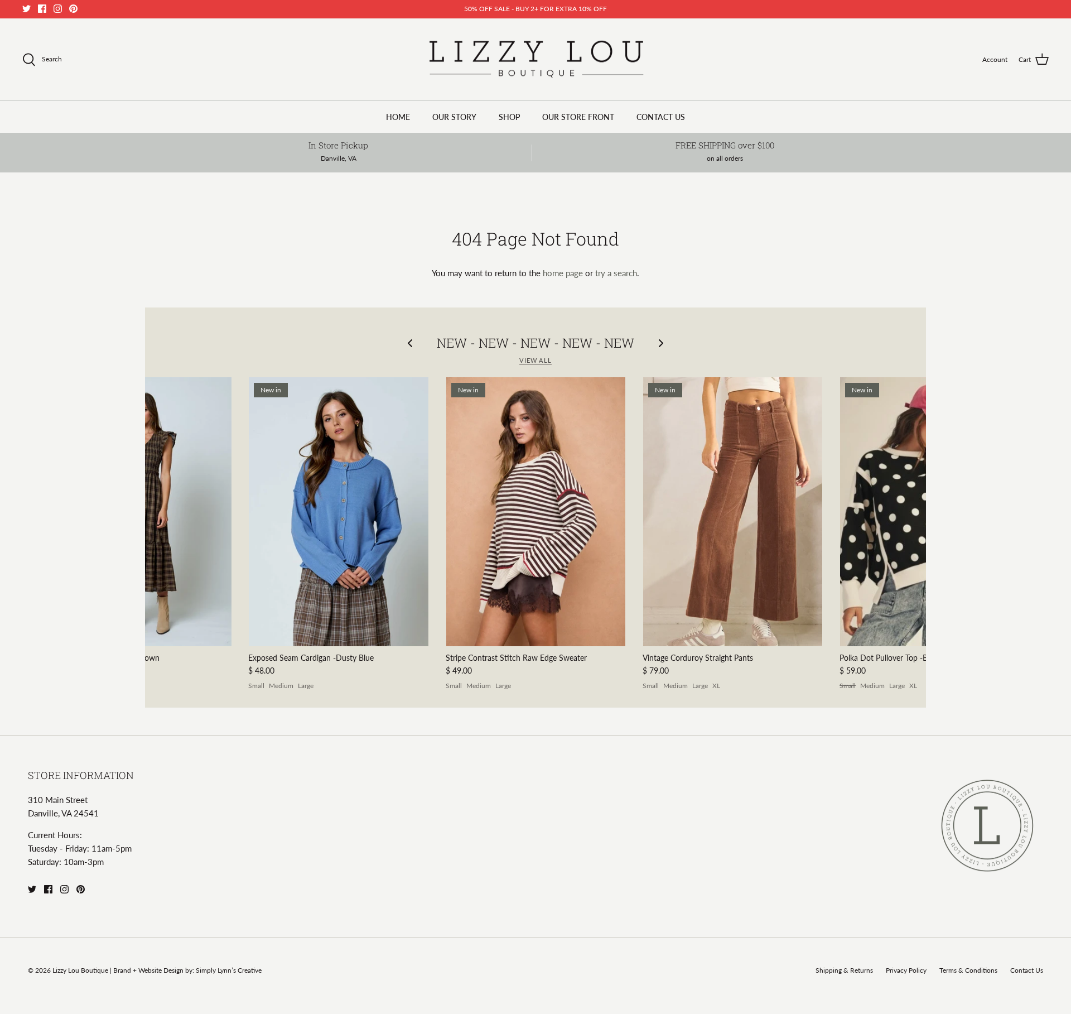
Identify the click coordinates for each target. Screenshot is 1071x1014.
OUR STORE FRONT (578, 117)
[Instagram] (58, 8)
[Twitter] (26, 8)
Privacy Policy (906, 970)
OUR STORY (454, 117)
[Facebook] (42, 8)
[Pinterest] (73, 8)
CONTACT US (660, 117)
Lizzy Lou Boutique (81, 970)
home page (563, 273)
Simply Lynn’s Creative (229, 970)
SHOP (509, 117)
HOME (398, 117)
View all (535, 360)
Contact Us (1026, 970)
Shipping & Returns (844, 970)
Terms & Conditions (968, 970)
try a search (616, 273)
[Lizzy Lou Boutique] (535, 60)
